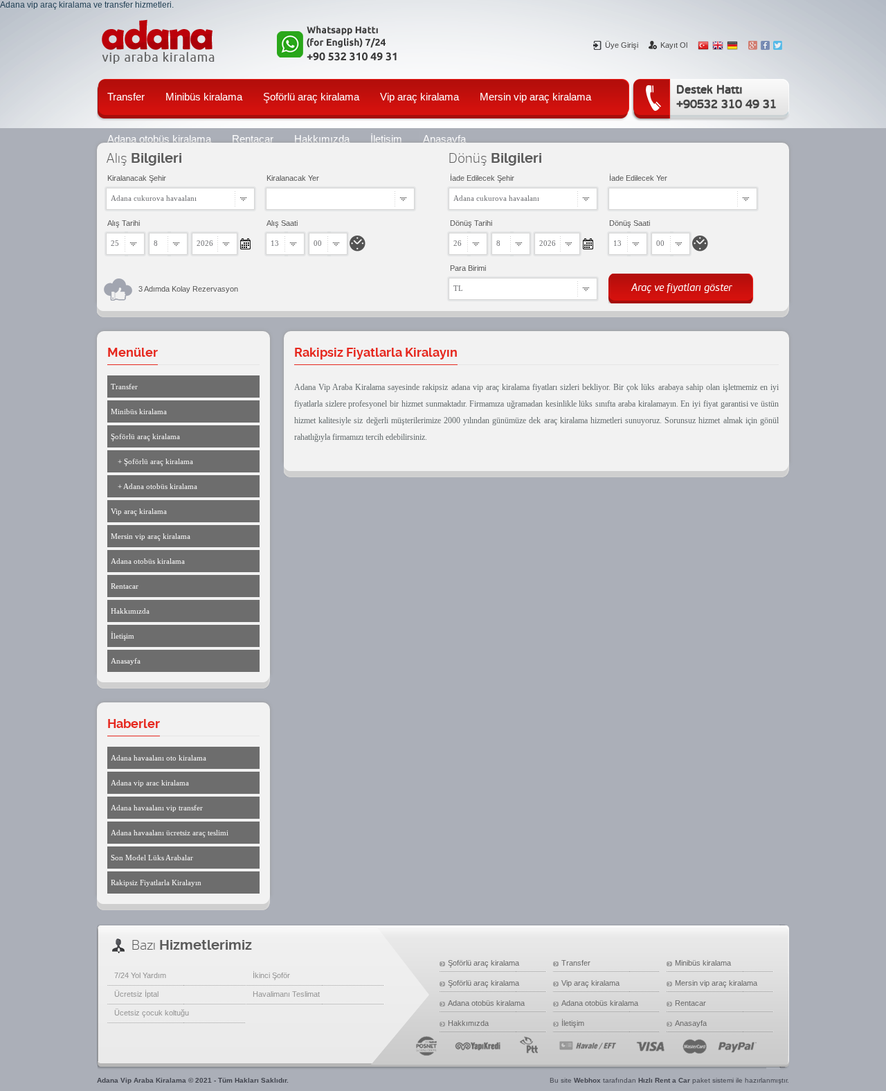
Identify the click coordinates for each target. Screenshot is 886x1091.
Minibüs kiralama (203, 97)
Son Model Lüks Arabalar (152, 857)
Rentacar (124, 586)
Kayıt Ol (673, 45)
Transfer (126, 97)
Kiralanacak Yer (292, 178)
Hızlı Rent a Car (664, 1080)
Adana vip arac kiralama (150, 783)
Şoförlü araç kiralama (311, 97)
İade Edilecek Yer (638, 178)
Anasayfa (126, 661)
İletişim (122, 636)
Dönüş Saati (629, 223)
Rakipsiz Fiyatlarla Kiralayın (156, 882)
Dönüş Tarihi (471, 223)
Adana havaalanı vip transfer (157, 808)
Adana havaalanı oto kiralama (158, 758)
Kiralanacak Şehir (136, 178)
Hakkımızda (130, 611)
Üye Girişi (621, 45)
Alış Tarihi (123, 223)
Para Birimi (468, 268)
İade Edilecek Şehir (482, 178)
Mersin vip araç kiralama (535, 97)
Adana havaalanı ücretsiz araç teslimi (169, 832)
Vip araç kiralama (419, 97)
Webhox (587, 1080)
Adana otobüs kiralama (148, 561)
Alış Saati (282, 223)
